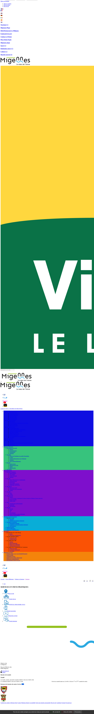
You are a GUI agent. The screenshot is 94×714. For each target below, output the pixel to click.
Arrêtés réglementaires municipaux (17, 429)
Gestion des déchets (11, 420)
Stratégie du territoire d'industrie (16, 520)
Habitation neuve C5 (7, 48)
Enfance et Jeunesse (11, 472)
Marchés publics (13, 417)
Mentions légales (25, 702)
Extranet (64, 702)
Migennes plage (5, 42)
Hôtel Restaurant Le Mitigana (10, 31)
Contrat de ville (13, 538)
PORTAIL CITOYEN (14, 485)
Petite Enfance (12, 473)
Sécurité (8, 478)
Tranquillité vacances (14, 483)
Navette (11, 509)
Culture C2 (4, 51)
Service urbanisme (13, 415)
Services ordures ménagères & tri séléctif (18, 423)
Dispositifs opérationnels (15, 535)
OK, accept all (56, 712)
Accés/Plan (9, 469)
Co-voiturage (12, 512)
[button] (90, 581)
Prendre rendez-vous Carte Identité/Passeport (16, 553)
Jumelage (11, 453)
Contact (3, 672)
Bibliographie (12, 468)
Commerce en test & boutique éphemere (18, 524)
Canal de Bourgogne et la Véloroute (17, 458)
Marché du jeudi (13, 487)
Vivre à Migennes (9, 579)
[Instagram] (5, 401)
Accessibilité (32, 702)
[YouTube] (5, 403)
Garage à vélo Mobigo (14, 515)
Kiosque (8, 462)
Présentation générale (14, 523)
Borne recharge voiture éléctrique (17, 514)
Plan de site (53, 702)
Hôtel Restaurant (13, 543)
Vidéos (11, 466)
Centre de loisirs (13, 476)
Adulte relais (12, 501)
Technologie (12, 452)
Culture (11, 490)
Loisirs (11, 494)
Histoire (11, 449)
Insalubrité (11, 505)
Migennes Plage (5, 28)
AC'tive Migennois (10, 528)
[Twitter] (5, 397)
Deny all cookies (67, 712)
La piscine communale (14, 549)
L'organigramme (13, 419)
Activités (8, 491)
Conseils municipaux (14, 428)
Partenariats (12, 482)
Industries (11, 519)
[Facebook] (4, 394)
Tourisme (8, 454)
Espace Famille (12, 499)
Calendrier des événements (15, 489)
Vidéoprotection (13, 481)
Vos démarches (9, 440)
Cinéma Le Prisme (6, 37)
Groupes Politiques (13, 435)
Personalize (78, 712)
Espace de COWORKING (12, 530)
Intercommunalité (13, 425)
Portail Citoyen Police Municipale (14, 557)
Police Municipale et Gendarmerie (17, 479)
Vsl (10, 511)
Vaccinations (12, 506)
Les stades (11, 551)
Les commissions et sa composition (17, 436)
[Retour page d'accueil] (15, 65)
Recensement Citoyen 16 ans (13, 560)
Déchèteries (12, 421)
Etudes (11, 534)
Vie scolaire (12, 474)
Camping (11, 460)
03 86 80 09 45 (5, 671)
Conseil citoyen (13, 539)
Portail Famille (9, 555)
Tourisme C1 (4, 25)
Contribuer (58, 702)
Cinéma (11, 542)
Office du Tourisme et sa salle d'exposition (19, 456)
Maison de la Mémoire (14, 544)
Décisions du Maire (13, 432)
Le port (11, 457)
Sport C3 (3, 45)
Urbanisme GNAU (10, 556)
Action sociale (9, 495)
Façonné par (69, 702)
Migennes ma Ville (13, 465)
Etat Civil (11, 441)
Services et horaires (13, 413)
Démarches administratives (12, 559)
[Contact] (5, 406)
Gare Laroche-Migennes (15, 461)
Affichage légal (13, 702)
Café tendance (12, 526)
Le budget (11, 437)
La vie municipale (10, 427)
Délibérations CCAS (14, 433)
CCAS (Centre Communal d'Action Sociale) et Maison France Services (26, 498)
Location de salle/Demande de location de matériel (21, 443)
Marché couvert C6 (6, 54)
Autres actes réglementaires (15, 431)
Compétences (9, 439)
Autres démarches (13, 445)
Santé (7, 502)
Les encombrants (13, 424)
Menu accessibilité (5, 1)
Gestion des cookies (5, 702)
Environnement (13, 450)
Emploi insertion (10, 527)
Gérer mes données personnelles (43, 702)
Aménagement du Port (14, 545)
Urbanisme (11, 444)
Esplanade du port (6, 34)
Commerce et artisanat (11, 522)
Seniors (11, 497)
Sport (10, 493)
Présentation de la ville (11, 448)
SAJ (5, 583)
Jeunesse (11, 477)
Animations (9, 486)
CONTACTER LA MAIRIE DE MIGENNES (11, 408)
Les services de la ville (11, 412)
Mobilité (8, 507)
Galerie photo (12, 464)
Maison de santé (13, 548)
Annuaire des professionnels (15, 503)
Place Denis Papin (6, 39)
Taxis (10, 510)
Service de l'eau (13, 416)
